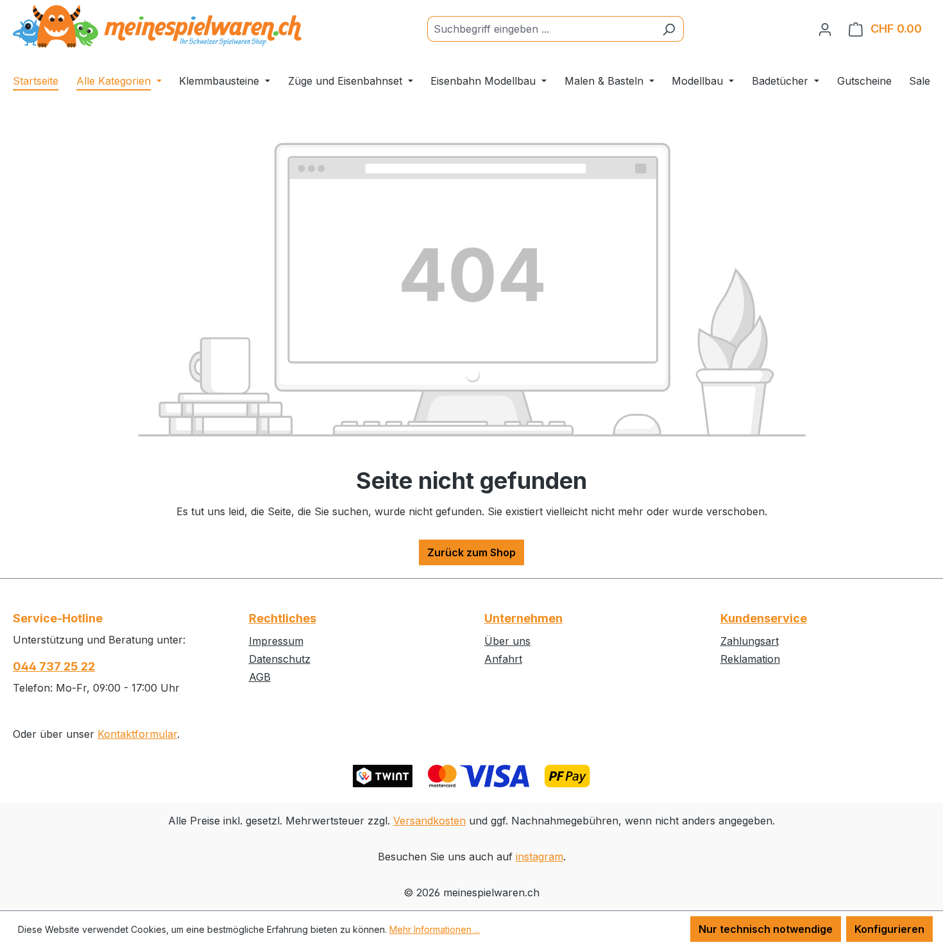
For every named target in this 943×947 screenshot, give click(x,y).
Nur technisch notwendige (766, 929)
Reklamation (750, 659)
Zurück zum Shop (471, 552)
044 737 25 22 (54, 666)
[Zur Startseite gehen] (157, 26)
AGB (260, 676)
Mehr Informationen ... (434, 929)
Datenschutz (279, 659)
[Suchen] (669, 29)
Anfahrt (503, 659)
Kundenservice (763, 618)
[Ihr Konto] (825, 29)
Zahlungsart (749, 641)
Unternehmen (523, 618)
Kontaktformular (137, 734)
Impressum (276, 641)
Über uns (507, 641)
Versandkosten (429, 820)
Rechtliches (282, 618)
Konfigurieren (889, 929)
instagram (539, 856)
